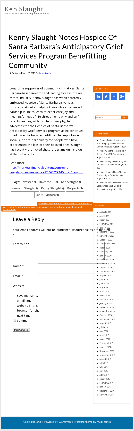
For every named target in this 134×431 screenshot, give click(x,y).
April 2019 (104, 291)
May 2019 (104, 287)
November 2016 (107, 394)
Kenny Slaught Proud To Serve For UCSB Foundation (65, 203)
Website (19, 286)
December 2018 (107, 307)
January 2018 (105, 347)
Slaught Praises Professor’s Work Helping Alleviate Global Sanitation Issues (111, 143)
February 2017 (106, 382)
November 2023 (107, 235)
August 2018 (105, 323)
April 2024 (104, 216)
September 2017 (107, 355)
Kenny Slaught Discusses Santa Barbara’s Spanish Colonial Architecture (112, 186)
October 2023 (106, 239)
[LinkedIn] (98, 96)
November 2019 (107, 263)
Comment (21, 244)
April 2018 (104, 335)
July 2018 (104, 327)
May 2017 (104, 371)
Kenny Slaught (45, 73)
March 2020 (105, 247)
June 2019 (104, 283)
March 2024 (105, 220)
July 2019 (104, 279)
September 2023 (107, 243)
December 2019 (107, 259)
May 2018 (104, 331)
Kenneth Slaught (23, 188)
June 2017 (104, 366)
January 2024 (105, 227)
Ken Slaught (24, 9)
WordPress (65, 421)
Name (18, 266)
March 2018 (105, 339)
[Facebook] (114, 96)
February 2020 (106, 251)
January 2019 (105, 303)
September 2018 (107, 319)
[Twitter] (106, 96)
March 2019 (105, 295)
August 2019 (105, 275)
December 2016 (107, 390)
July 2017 (104, 363)
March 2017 (105, 379)
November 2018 (107, 311)
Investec (27, 182)
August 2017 (105, 359)
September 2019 (107, 271)
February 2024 (106, 223)
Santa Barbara (45, 195)
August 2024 (105, 212)
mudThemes (104, 421)
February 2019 (106, 299)
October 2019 (106, 267)
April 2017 (104, 374)
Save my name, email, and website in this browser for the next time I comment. (28, 308)
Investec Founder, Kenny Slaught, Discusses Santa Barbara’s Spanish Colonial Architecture (42, 208)
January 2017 (105, 386)
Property (73, 188)
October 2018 (106, 315)
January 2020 (105, 255)
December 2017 (107, 351)
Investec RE (47, 182)
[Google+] (122, 96)
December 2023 (107, 231)
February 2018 (106, 343)
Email (18, 276)
